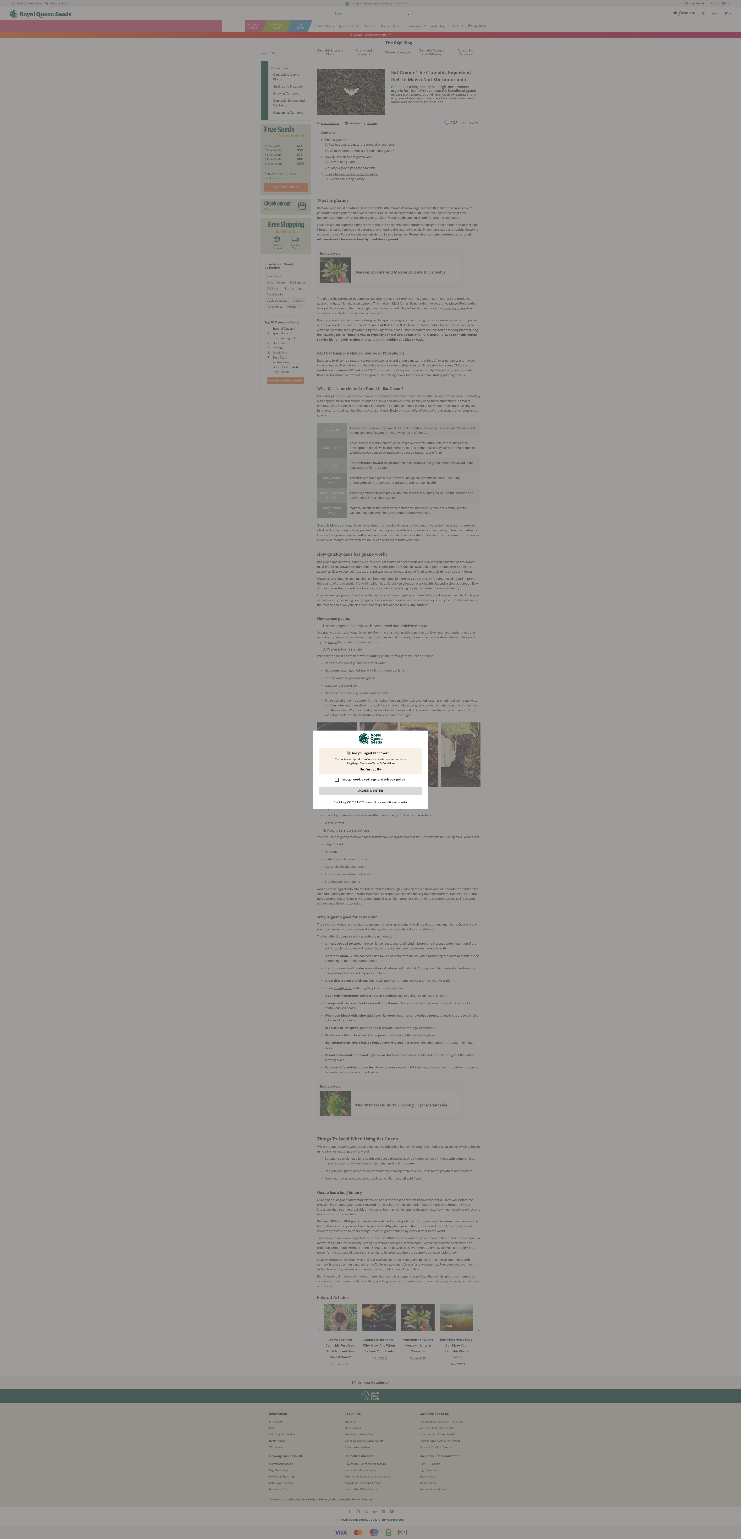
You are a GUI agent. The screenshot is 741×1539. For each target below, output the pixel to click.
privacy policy (394, 779)
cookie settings (365, 779)
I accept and (373, 779)
